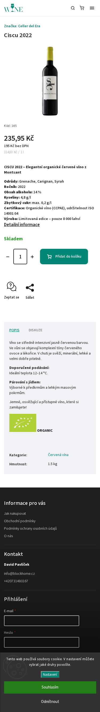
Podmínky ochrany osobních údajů (30, 528)
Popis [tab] (14, 330)
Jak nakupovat (15, 513)
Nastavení (50, 674)
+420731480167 (16, 581)
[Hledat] (73, 8)
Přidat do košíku (68, 256)
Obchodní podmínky (19, 521)
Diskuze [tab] (35, 330)
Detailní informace (22, 225)
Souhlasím (50, 687)
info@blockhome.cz (19, 573)
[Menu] (92, 8)
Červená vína (58, 455)
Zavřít (83, 307)
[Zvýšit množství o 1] (32, 256)
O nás (8, 536)
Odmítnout (50, 702)
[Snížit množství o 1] (7, 256)
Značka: (22, 26)
